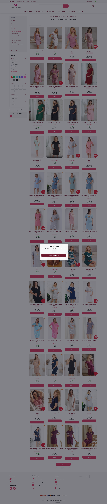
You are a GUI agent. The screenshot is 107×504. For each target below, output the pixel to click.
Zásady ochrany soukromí (54, 251)
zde (63, 249)
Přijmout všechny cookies (54, 255)
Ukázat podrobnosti (54, 258)
